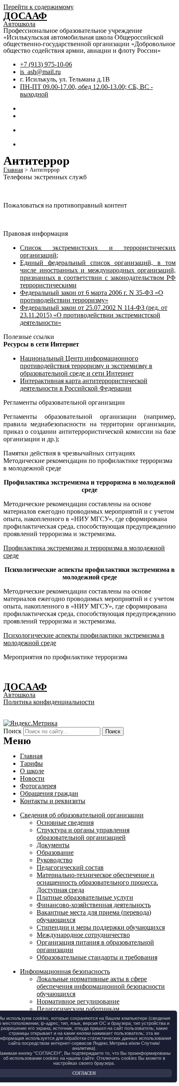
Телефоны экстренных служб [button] (45, 177)
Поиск (12, 731)
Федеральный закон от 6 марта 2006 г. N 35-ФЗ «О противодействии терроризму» (91, 296)
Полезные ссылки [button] (28, 336)
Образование (55, 852)
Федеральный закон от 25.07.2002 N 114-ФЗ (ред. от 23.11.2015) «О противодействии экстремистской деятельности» (93, 315)
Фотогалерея (38, 785)
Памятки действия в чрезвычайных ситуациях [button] (69, 453)
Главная (31, 755)
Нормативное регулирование (78, 1001)
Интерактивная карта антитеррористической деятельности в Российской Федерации (83, 384)
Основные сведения (65, 822)
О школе (32, 770)
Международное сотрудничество (83, 934)
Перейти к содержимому (38, 6)
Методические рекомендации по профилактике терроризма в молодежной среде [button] (87, 464)
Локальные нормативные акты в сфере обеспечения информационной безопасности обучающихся (101, 986)
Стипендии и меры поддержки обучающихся (101, 927)
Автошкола (19, 23)
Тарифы (31, 763)
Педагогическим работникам (78, 1008)
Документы (53, 845)
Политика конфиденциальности (48, 701)
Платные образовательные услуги (85, 897)
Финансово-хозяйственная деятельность (94, 904)
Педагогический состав (70, 867)
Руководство (54, 859)
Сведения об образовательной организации (82, 815)
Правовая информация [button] (35, 233)
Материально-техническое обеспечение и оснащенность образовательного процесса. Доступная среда (97, 882)
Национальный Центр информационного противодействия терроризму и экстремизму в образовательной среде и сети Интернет (86, 366)
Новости (32, 778)
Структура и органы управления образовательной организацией (83, 833)
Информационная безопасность (65, 971)
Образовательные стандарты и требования (97, 957)
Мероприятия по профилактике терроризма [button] (65, 657)
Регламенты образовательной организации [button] (64, 402)
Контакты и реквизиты (52, 800)
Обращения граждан (49, 793)
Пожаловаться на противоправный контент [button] (65, 205)
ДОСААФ (25, 15)
